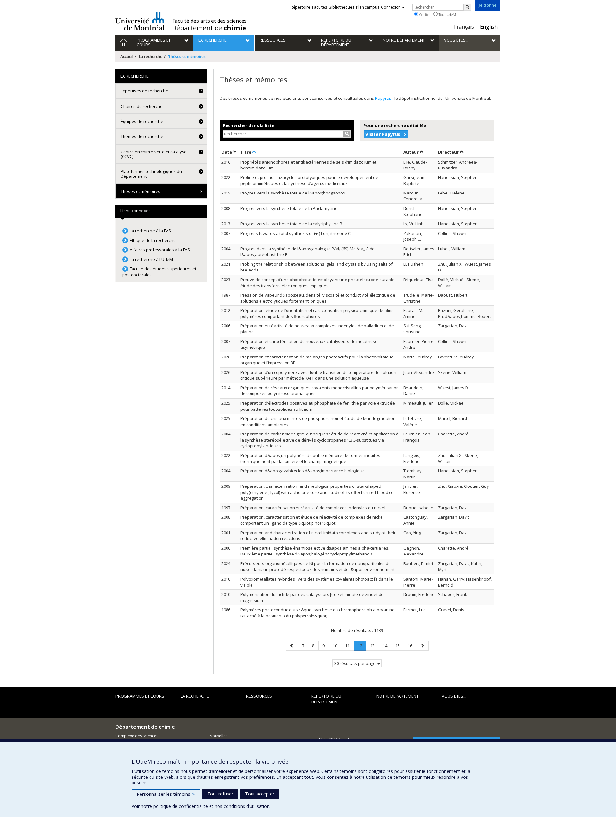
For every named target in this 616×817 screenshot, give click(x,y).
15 (399, 645)
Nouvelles (218, 736)
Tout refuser (220, 794)
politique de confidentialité (180, 806)
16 (411, 645)
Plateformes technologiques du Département (151, 173)
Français (464, 26)
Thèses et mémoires (140, 191)
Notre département (397, 696)
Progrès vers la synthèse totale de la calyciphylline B (291, 224)
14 (386, 645)
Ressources (259, 696)
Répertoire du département (326, 699)
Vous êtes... (454, 696)
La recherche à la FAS (150, 231)
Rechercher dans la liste (248, 125)
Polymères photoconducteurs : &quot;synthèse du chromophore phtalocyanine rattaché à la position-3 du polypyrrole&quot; (317, 613)
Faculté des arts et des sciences (209, 20)
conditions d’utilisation (247, 806)
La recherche (150, 56)
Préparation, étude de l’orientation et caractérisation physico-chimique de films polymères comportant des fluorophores (317, 313)
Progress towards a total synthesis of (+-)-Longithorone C (295, 233)
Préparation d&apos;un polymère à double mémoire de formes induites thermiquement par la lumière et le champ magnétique (310, 458)
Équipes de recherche (142, 121)
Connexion (391, 7)
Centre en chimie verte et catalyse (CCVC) (154, 154)
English (489, 26)
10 (336, 645)
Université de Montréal (140, 20)
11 (349, 645)
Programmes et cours (140, 696)
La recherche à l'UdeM (151, 259)
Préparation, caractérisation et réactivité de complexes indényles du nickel (312, 508)
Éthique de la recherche (153, 240)
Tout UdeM (447, 14)
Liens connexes (135, 210)
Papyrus (383, 98)
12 (361, 646)
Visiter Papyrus (382, 134)
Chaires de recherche (142, 106)
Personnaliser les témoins (166, 794)
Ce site (423, 14)
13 (374, 645)
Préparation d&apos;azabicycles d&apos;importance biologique (302, 471)
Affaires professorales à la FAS (160, 250)
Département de (209, 28)
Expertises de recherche (144, 91)
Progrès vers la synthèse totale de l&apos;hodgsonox (292, 193)
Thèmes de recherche (142, 136)
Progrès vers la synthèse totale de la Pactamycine (289, 208)
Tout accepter (259, 794)
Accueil (126, 56)
